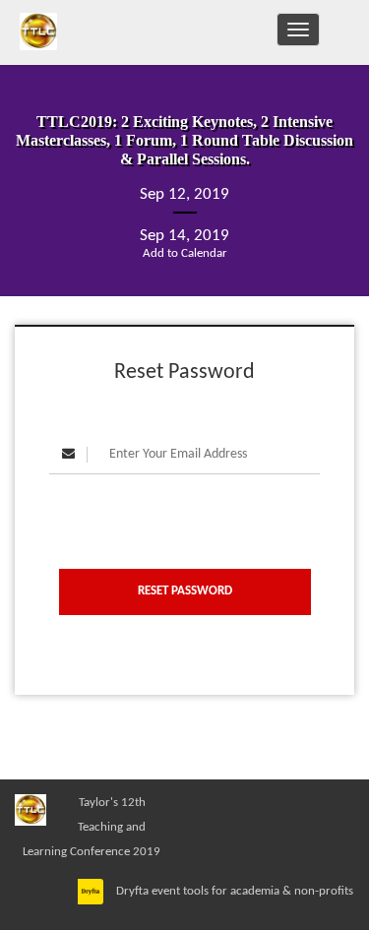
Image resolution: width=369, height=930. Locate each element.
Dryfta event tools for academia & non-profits (233, 891)
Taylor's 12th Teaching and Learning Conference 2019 (91, 827)
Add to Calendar (185, 253)
